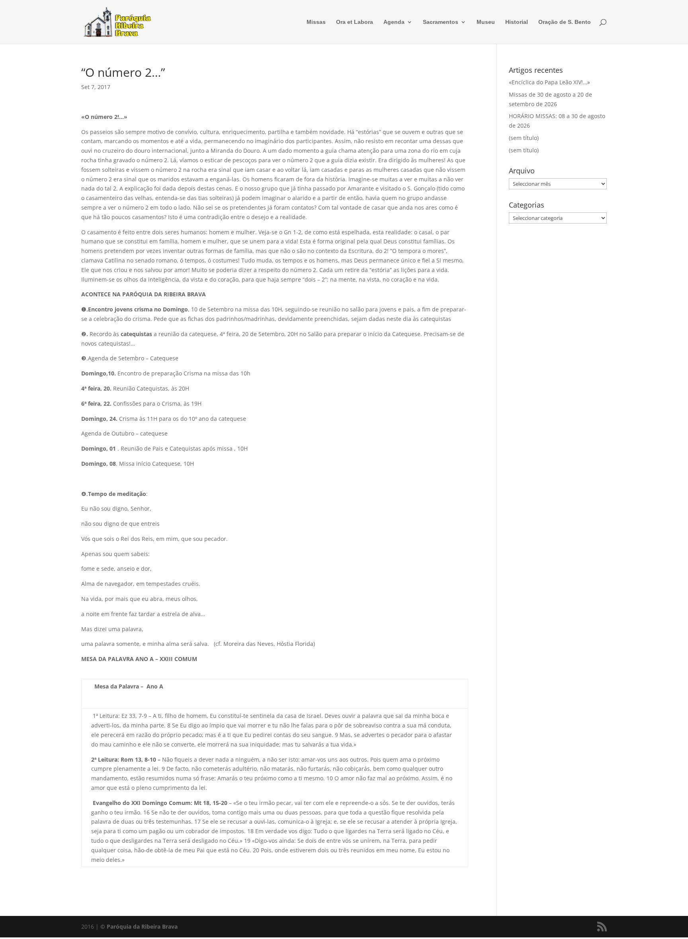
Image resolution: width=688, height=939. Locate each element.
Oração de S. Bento (564, 22)
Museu (486, 22)
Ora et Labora (354, 22)
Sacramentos (440, 22)
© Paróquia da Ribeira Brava (139, 926)
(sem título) (524, 138)
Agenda (394, 22)
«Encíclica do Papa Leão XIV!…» (549, 82)
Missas (316, 22)
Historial (516, 22)
